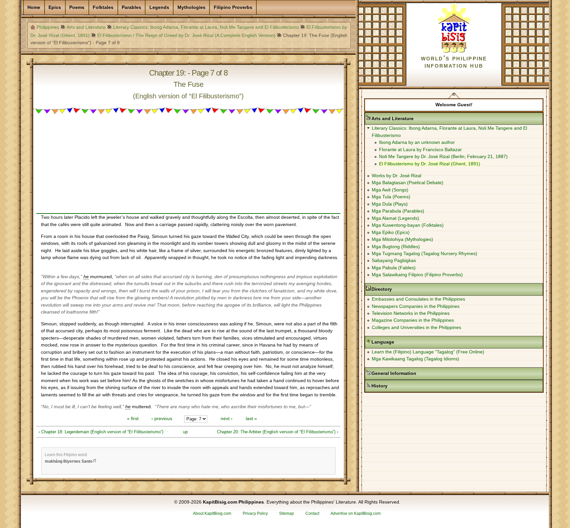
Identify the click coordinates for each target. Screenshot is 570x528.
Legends (159, 7)
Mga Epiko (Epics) (391, 232)
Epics (54, 7)
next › (227, 418)
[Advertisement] (188, 167)
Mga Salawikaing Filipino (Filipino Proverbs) (417, 274)
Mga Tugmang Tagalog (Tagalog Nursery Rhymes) (424, 253)
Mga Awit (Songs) (390, 189)
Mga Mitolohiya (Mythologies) (402, 239)
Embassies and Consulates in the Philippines (418, 299)
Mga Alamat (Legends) (395, 218)
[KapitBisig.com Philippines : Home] (454, 51)
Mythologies (191, 7)
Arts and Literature (86, 27)
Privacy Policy (255, 513)
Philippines (48, 27)
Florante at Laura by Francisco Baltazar (420, 149)
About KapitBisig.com (212, 513)
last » (251, 418)
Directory (402, 289)
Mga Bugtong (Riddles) (396, 246)
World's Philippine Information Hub (454, 61)
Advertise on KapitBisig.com (356, 513)
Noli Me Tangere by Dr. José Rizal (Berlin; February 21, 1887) (443, 156)
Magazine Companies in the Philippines (413, 320)
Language (403, 342)
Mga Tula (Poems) (391, 196)
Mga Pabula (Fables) (394, 267)
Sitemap (286, 513)
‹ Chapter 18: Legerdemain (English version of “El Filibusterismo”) (101, 431)
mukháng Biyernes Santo (68, 461)
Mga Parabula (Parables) (398, 211)
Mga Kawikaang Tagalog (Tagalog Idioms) (415, 358)
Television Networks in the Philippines (411, 313)
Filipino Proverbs (233, 7)
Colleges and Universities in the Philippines (416, 327)
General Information (414, 373)
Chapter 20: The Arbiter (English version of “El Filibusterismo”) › (277, 431)
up (185, 431)
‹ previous (161, 418)
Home (33, 7)
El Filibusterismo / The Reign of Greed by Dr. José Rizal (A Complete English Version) (186, 35)
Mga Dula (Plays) (390, 204)
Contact (312, 513)
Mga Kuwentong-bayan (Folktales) (408, 225)
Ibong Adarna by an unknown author (417, 142)
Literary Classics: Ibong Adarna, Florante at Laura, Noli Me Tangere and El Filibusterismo (206, 27)
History (400, 385)
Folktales (103, 7)
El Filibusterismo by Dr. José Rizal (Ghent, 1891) (429, 163)
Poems (76, 7)
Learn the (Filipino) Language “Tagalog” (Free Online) (428, 351)
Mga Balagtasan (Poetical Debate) (407, 182)
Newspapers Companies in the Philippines (415, 306)
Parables (131, 7)
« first (133, 418)
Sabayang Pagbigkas (394, 260)
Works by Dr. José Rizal (396, 175)
